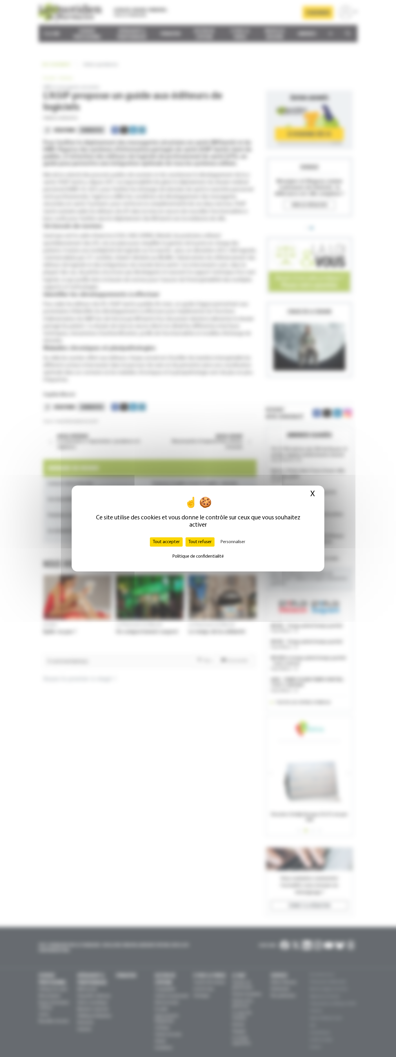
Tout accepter (166, 542)
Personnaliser (232, 542)
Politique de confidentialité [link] (198, 556)
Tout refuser (200, 542)
